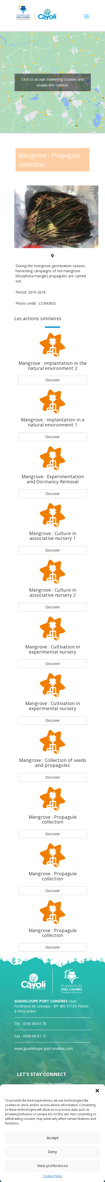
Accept (53, 1137)
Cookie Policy (52, 1176)
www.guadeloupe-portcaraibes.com (43, 1048)
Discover (52, 380)
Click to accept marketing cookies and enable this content (52, 82)
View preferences (52, 1165)
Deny (52, 1151)
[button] (97, 1090)
